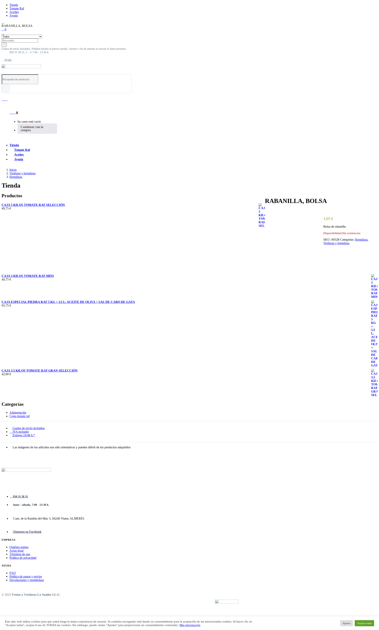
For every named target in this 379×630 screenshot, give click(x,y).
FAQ (12, 573)
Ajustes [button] (346, 623)
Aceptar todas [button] (364, 623)
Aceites (14, 12)
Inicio (13, 169)
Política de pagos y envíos (25, 576)
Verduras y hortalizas (22, 173)
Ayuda (13, 15)
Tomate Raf (16, 8)
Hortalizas (15, 177)
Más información (189, 625)
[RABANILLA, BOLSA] (266, 210)
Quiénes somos (18, 547)
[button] (64, 48)
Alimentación (17, 412)
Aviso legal (16, 550)
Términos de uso (19, 554)
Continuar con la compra (32, 128)
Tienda (13, 5)
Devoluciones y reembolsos (26, 580)
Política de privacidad (22, 557)
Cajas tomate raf (19, 416)
